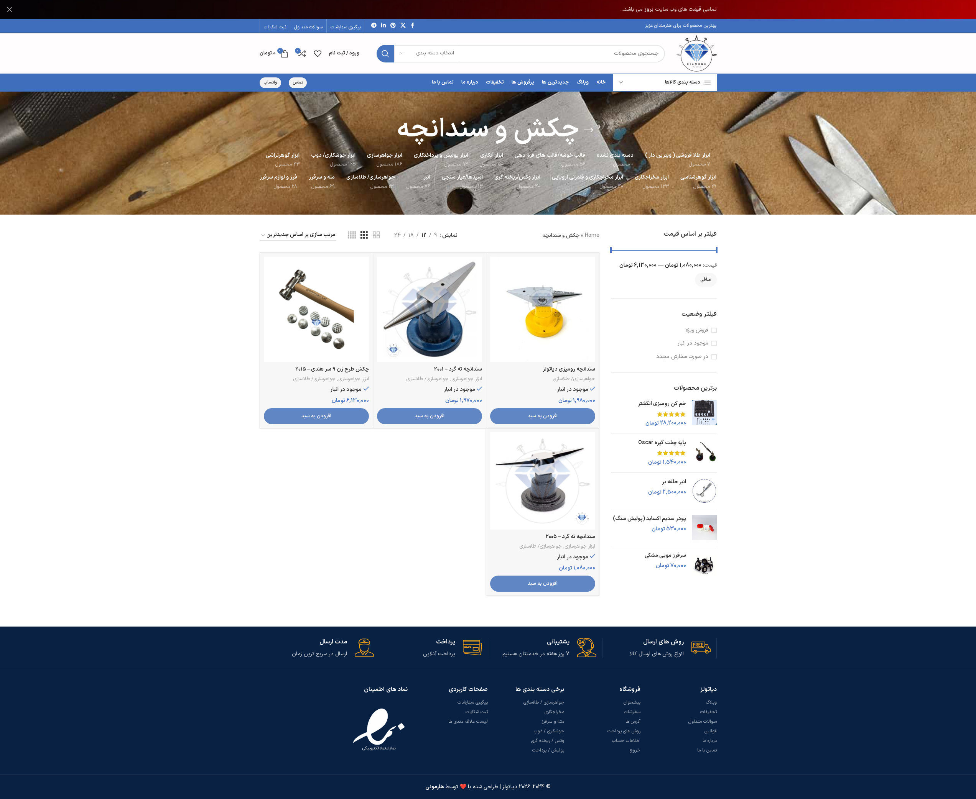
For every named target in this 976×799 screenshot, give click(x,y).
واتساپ (270, 82)
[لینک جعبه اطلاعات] (656, 648)
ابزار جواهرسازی (466, 379)
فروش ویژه (697, 330)
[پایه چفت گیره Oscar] (704, 452)
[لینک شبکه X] (403, 25)
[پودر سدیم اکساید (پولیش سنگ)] (704, 527)
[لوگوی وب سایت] (696, 53)
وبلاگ (711, 702)
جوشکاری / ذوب (549, 731)
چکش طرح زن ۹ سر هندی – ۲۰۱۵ (332, 369)
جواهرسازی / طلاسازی (543, 702)
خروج (635, 750)
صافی (705, 279)
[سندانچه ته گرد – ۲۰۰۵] (542, 481)
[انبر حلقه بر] (704, 490)
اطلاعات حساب (626, 740)
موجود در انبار (693, 343)
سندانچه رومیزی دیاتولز (569, 369)
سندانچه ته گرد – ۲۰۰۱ (458, 369)
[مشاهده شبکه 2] (376, 235)
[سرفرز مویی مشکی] (704, 564)
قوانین (710, 731)
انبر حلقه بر (674, 482)
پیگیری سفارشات (473, 702)
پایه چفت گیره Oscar (662, 443)
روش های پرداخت (623, 731)
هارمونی (434, 787)
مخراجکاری (554, 712)
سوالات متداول (702, 721)
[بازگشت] (588, 130)
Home (592, 235)
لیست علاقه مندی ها (468, 721)
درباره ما (710, 740)
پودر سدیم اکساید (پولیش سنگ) (649, 519)
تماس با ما (707, 750)
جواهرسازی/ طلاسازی (574, 379)
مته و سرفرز (552, 721)
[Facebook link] (412, 25)
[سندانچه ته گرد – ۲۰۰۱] (429, 309)
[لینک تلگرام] (374, 25)
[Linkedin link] (383, 25)
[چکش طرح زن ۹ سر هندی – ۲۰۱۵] (316, 309)
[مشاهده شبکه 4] (352, 235)
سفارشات (632, 712)
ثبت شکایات (477, 712)
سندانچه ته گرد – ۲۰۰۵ (570, 537)
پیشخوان (632, 702)
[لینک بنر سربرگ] (488, 9)
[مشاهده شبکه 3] (364, 235)
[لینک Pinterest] (393, 25)
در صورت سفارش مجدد (682, 357)
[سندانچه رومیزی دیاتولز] (542, 309)
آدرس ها (632, 721)
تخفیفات (708, 712)
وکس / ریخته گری (547, 740)
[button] (542, 416)
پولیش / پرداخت (548, 750)
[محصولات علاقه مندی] (317, 53)
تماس (298, 82)
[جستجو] (385, 53)
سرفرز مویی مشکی (665, 555)
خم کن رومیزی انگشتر (662, 404)
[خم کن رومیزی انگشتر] (704, 413)
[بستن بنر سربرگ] (9, 9)
